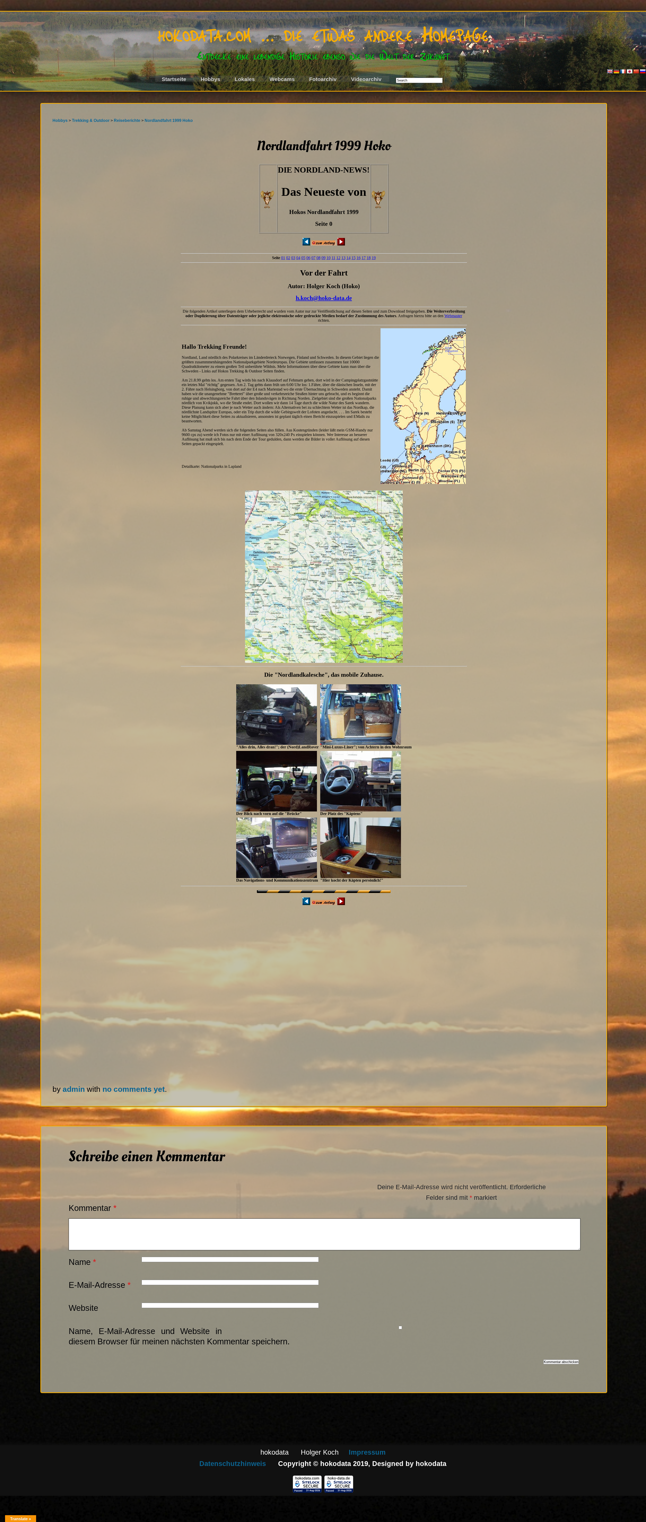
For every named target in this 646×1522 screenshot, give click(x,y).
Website (83, 1308)
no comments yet (133, 1089)
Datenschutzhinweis (232, 1463)
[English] (610, 71)
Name (82, 1262)
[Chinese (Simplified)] (636, 71)
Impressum (367, 1452)
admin (74, 1089)
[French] (623, 71)
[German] (616, 71)
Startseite (174, 79)
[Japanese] (630, 71)
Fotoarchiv (323, 79)
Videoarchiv (366, 79)
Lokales (245, 79)
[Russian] (643, 71)
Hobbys (210, 79)
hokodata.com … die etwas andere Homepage (323, 33)
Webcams (282, 79)
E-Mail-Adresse (100, 1285)
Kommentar (93, 1208)
